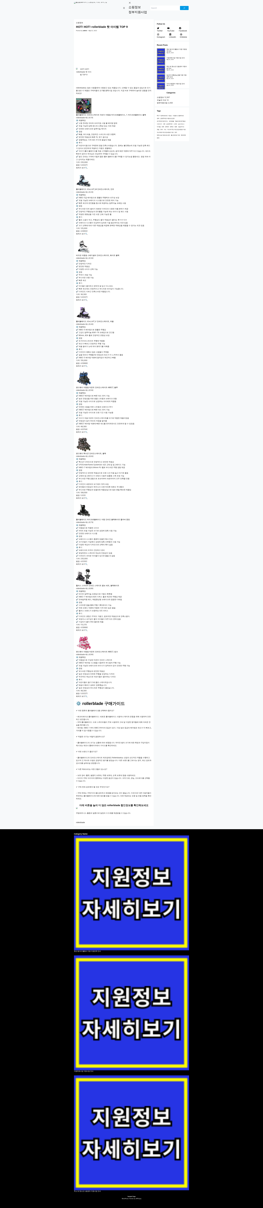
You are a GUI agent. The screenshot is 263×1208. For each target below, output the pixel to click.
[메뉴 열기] (124, 8)
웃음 (158, 129)
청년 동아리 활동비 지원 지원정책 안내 (87, 951)
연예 (163, 126)
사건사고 (159, 124)
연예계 (167, 126)
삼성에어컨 (169, 124)
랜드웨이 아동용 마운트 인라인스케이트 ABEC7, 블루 (97, 387)
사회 (164, 124)
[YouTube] (133, 1203)
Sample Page (131, 1196)
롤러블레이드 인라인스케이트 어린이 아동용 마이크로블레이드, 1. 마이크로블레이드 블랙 (111, 115)
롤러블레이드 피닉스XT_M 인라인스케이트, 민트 (95, 189)
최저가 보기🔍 (81, 168)
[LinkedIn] (141, 1203)
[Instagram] (129, 1203)
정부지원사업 (162, 103)
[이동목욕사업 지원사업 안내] (161, 61)
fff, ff (158, 115)
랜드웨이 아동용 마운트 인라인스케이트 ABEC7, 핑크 (97, 652)
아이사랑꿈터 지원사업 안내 (176, 83)
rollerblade (80, 822)
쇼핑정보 (79, 23)
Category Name (81, 834)
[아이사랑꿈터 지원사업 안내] (161, 87)
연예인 (172, 126)
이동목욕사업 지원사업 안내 (176, 58)
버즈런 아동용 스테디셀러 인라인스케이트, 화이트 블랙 (97, 255)
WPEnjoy (138, 1198)
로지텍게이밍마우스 (162, 121)
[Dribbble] (137, 1203)
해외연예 (183, 135)
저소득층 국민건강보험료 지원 (165, 132)
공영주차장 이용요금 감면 (167, 118)
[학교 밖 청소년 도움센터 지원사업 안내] (161, 70)
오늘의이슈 (181, 126)
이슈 (165, 129)
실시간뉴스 (181, 124)
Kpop (170, 115)
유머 (161, 129)
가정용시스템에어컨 (178, 115)
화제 (158, 138)
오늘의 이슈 (161, 100)
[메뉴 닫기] (130, 3)
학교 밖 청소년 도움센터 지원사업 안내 (87, 1191)
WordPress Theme (127, 1198)
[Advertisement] (114, 50)
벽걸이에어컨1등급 (180, 121)
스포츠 (175, 124)
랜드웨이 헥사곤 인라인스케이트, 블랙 (91, 453)
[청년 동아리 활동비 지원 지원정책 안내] (161, 52)
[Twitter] (121, 1203)
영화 (176, 126)
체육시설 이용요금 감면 (163, 135)
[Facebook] (125, 1203)
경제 (158, 118)
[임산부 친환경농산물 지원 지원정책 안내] (161, 78)
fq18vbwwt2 (164, 115)
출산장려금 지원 (175, 135)
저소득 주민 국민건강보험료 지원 (176, 129)
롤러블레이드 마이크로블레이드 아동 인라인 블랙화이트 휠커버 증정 (103, 519)
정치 (176, 132)
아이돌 (159, 126)
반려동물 (171, 121)
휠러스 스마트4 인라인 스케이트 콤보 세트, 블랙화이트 (97, 586)
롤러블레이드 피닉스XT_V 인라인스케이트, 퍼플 (95, 321)
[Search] (184, 8)
